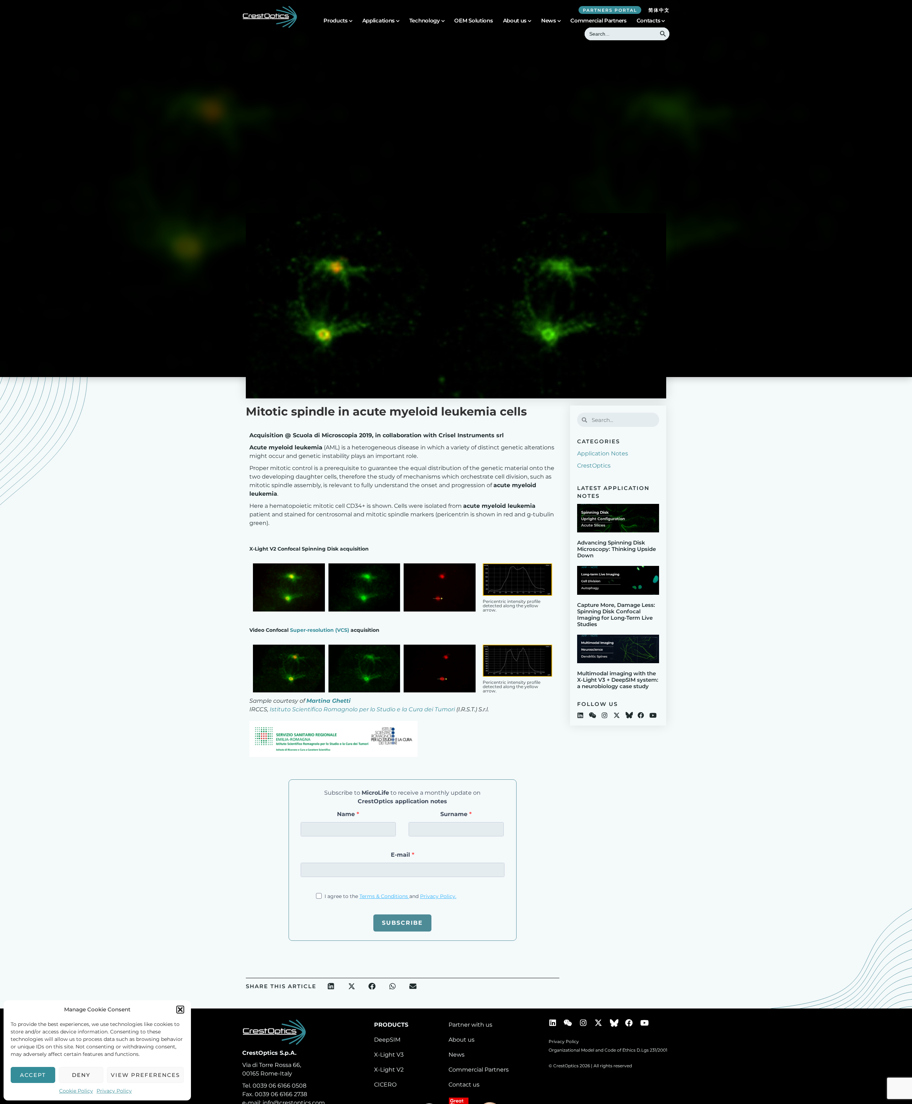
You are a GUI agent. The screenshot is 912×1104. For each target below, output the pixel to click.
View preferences (145, 1075)
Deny (81, 1075)
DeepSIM (387, 1039)
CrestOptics (594, 465)
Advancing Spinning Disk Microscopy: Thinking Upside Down (616, 549)
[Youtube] (653, 715)
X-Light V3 (389, 1054)
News (457, 1054)
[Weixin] (592, 715)
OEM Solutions (473, 20)
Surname (454, 814)
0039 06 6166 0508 (279, 1085)
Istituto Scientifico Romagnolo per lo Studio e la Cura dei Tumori (362, 709)
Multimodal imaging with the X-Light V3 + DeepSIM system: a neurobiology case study (617, 680)
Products (335, 20)
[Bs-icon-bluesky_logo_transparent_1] (629, 715)
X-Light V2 (389, 1069)
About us (515, 20)
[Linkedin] (580, 715)
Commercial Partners (598, 20)
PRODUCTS (391, 1024)
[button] (180, 1009)
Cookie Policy (76, 1091)
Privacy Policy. (438, 896)
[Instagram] (604, 715)
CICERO (385, 1084)
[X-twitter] (616, 715)
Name (347, 814)
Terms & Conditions (384, 896)
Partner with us (470, 1024)
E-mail (401, 855)
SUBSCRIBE (402, 922)
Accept (33, 1075)
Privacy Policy (114, 1091)
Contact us (464, 1084)
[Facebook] (641, 715)
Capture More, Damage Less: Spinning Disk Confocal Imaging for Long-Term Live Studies (616, 615)
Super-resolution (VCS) (319, 630)
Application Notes (602, 453)
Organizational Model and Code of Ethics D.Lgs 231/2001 (608, 1050)
